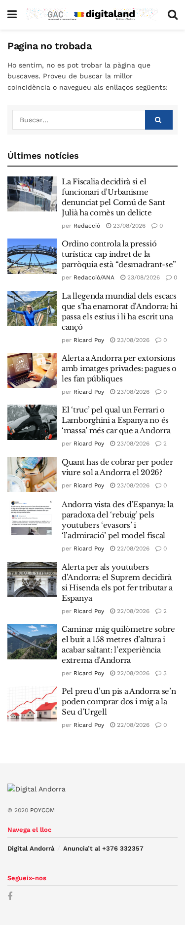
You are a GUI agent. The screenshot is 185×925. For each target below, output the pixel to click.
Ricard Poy (89, 340)
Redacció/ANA (94, 277)
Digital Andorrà (30, 848)
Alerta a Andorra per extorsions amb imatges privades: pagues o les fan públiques (119, 368)
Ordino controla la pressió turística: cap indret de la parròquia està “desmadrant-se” (119, 254)
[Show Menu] (12, 15)
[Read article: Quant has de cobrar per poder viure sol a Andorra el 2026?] (32, 474)
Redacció (87, 225)
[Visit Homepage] (92, 14)
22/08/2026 (132, 548)
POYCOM (42, 810)
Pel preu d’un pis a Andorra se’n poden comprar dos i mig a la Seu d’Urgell (119, 701)
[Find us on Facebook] (9, 896)
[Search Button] (173, 15)
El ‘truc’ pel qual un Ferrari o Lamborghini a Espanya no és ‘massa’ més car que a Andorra (116, 420)
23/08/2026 (128, 225)
